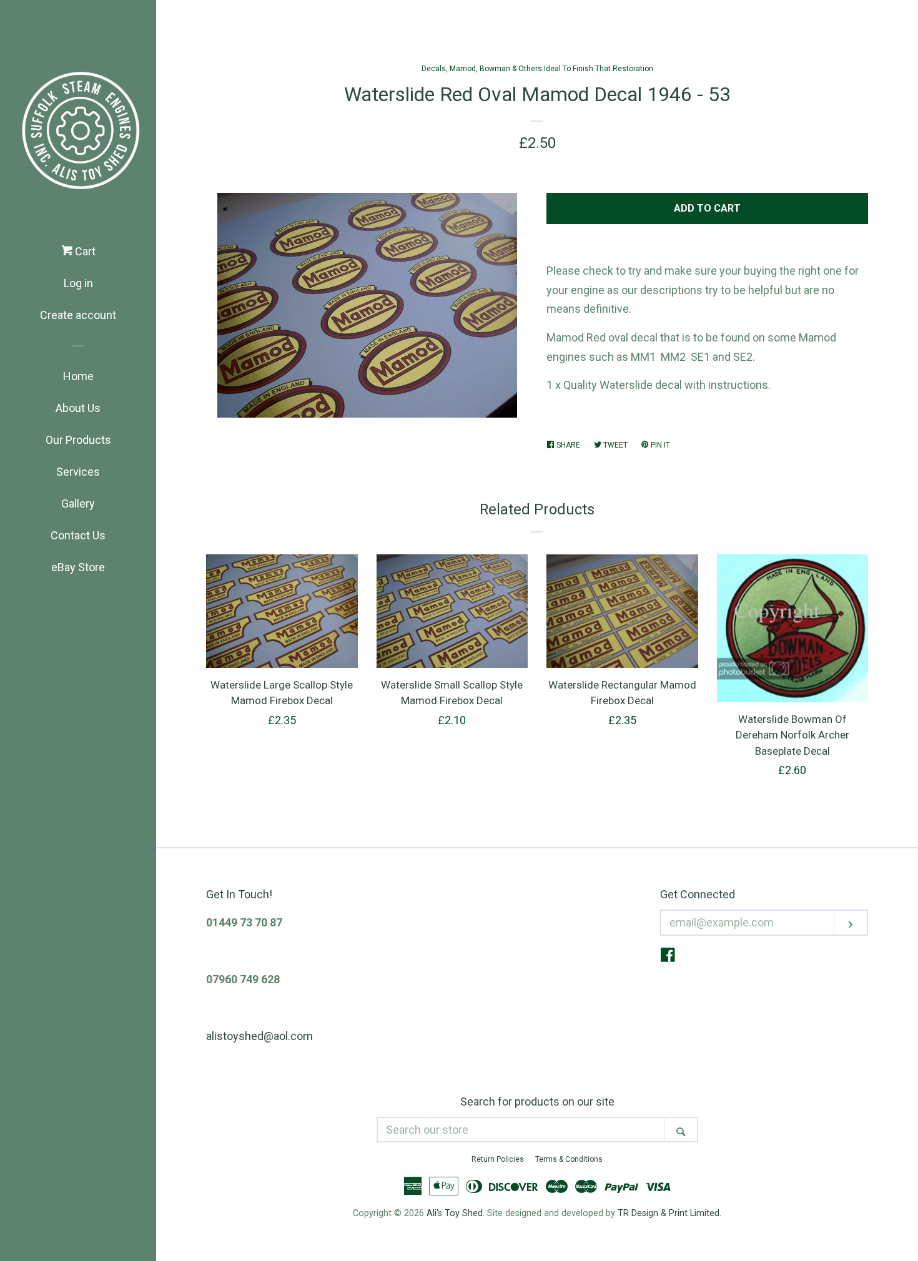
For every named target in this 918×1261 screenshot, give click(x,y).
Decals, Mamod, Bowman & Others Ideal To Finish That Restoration (537, 68)
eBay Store (78, 567)
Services (78, 471)
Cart (84, 251)
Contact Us (78, 535)
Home (78, 376)
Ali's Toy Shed (455, 1213)
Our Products (78, 439)
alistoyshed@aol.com (259, 1036)
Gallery (78, 503)
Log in (78, 283)
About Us (78, 408)
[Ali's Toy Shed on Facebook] (668, 956)
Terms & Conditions (569, 1159)
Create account (78, 314)
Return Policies (497, 1159)
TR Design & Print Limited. (669, 1213)
